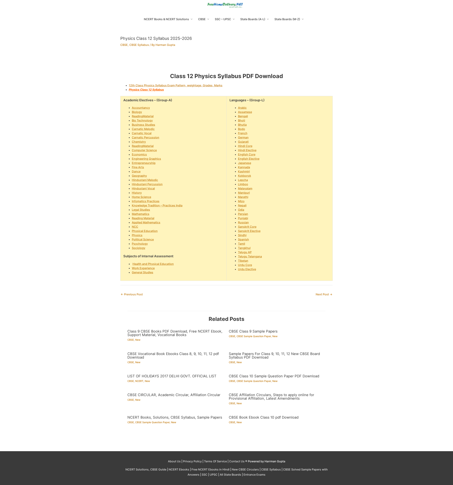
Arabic (242, 107)
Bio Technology (142, 120)
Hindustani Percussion (147, 184)
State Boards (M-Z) (287, 19)
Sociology (138, 248)
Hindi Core (245, 146)
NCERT (139, 380)
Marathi (243, 197)
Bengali (243, 116)
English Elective (248, 158)
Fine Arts (138, 167)
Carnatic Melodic (143, 129)
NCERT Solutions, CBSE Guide (145, 469)
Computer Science (144, 150)
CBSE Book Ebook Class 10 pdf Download (264, 417)
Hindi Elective (247, 150)
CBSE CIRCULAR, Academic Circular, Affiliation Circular (173, 395)
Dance (136, 171)
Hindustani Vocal (143, 188)
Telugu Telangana (250, 256)
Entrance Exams (254, 474)
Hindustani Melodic (145, 180)
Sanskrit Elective (249, 231)
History (137, 192)
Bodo (241, 129)
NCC (135, 226)
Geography (139, 175)
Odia (241, 209)
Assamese (245, 112)
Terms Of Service (215, 461)
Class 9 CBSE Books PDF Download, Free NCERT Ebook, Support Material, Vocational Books (174, 333)
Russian (243, 222)
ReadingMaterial (143, 116)
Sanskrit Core (247, 226)
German (243, 137)
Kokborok (244, 175)
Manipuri (244, 192)
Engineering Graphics (146, 158)
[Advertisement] (226, 62)
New (138, 339)
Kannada (244, 167)
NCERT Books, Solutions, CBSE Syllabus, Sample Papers (174, 417)
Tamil (241, 243)
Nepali (242, 205)
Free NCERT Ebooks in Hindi (210, 469)
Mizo (241, 201)
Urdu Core (245, 265)
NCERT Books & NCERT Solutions (166, 19)
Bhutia (242, 124)
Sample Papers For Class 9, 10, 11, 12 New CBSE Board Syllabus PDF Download (274, 355)
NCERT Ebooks (179, 469)
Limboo (243, 184)
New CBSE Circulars (245, 469)
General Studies (142, 272)
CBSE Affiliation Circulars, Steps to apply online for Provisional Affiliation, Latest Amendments (271, 397)
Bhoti (241, 120)
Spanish (243, 239)
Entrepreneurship (144, 163)
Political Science (143, 239)
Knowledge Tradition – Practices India (157, 205)
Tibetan (243, 260)
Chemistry (139, 141)
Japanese (244, 163)
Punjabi (243, 218)
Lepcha (243, 180)
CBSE (202, 19)
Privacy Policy (192, 461)
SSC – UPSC (223, 19)
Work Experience (143, 268)
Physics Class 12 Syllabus (146, 89)
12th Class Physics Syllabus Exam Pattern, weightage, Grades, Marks (175, 85)
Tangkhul (244, 248)
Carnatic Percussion (145, 137)
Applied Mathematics (146, 222)
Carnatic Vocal (141, 133)
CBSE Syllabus (139, 45)
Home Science (141, 197)
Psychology (140, 243)
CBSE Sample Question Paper (254, 336)
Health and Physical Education (153, 264)
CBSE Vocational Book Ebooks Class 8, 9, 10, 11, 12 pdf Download (173, 355)
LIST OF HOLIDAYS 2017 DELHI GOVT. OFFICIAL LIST (171, 376)
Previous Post (132, 294)
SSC (204, 474)
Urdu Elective (247, 269)
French (242, 133)
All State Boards (230, 474)
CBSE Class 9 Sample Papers (253, 331)
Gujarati (243, 141)
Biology (137, 112)
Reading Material (143, 218)
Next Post (324, 294)
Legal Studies (141, 209)
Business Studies (143, 124)
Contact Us (237, 461)
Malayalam (245, 188)
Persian (243, 214)
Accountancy (141, 107)
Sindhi (242, 235)
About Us (174, 461)
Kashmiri (244, 171)
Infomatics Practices (145, 201)
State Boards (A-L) (252, 19)
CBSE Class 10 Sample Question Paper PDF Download (274, 376)
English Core (246, 154)
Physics (137, 235)
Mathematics (140, 214)
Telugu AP (245, 252)
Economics (139, 154)
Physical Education (145, 231)
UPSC (213, 474)
